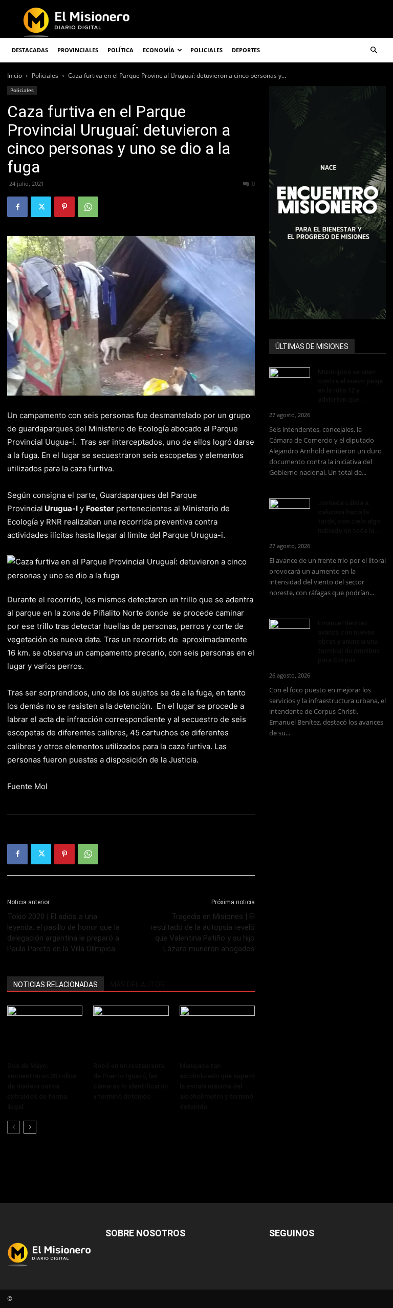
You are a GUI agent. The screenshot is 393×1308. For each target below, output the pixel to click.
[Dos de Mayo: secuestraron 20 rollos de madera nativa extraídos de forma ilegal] (44, 1031)
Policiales (206, 50)
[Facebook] (17, 207)
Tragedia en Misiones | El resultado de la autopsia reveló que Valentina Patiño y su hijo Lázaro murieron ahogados (202, 932)
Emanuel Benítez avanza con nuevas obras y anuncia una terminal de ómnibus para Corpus (349, 641)
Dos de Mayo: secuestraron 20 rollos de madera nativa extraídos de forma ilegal (41, 1086)
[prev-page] (13, 1127)
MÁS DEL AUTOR (137, 984)
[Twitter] (41, 207)
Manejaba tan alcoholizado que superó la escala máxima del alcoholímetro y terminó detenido (217, 1086)
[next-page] (30, 1127)
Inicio (14, 75)
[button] (373, 50)
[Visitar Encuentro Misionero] (327, 202)
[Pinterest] (64, 207)
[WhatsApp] (88, 207)
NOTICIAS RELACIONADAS (55, 984)
